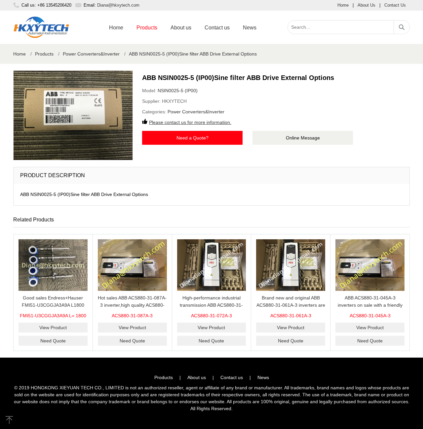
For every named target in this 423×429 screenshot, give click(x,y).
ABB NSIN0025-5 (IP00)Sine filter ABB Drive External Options (193, 54)
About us (181, 27)
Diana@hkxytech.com (118, 5)
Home (343, 5)
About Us (366, 5)
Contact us (217, 27)
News (249, 27)
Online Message (303, 137)
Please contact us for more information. (190, 122)
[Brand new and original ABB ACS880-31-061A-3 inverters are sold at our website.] (290, 265)
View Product (53, 327)
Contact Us (395, 5)
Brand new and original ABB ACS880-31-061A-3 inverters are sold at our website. (290, 305)
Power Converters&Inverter (91, 54)
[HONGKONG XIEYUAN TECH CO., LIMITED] (41, 27)
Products (146, 27)
